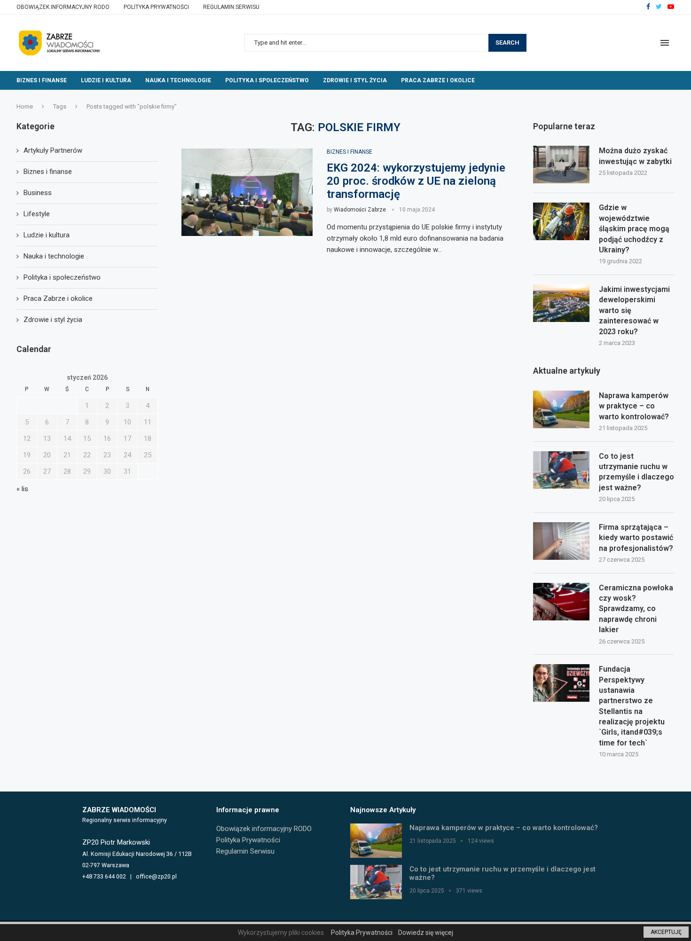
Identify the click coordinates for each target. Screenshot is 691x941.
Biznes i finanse (41, 80)
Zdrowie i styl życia (355, 80)
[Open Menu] (664, 43)
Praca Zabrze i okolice (438, 80)
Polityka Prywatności (156, 7)
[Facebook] (648, 7)
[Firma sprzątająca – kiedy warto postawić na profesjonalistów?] (561, 541)
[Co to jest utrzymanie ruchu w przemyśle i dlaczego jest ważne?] (561, 470)
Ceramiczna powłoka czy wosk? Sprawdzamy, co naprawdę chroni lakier (636, 609)
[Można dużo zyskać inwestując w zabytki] (561, 164)
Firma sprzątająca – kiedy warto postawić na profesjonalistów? (636, 538)
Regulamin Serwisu (231, 7)
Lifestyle (37, 214)
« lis (22, 489)
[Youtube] (671, 7)
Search (507, 42)
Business (38, 192)
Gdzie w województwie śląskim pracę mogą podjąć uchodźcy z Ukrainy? (634, 228)
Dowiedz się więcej (425, 932)
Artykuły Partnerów (53, 150)
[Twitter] (658, 7)
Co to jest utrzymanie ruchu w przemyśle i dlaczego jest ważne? (636, 472)
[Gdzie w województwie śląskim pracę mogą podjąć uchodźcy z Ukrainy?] (561, 221)
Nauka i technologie (178, 80)
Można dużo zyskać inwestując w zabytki (635, 155)
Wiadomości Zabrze (360, 209)
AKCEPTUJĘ (666, 932)
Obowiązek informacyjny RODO (63, 7)
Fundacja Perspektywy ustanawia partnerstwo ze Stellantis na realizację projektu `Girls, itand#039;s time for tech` (632, 706)
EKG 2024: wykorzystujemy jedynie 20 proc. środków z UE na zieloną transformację (416, 181)
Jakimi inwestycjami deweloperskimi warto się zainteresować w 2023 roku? (634, 310)
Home (24, 106)
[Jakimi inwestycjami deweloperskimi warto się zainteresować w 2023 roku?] (561, 303)
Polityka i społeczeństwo (267, 80)
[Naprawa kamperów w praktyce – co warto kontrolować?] (561, 409)
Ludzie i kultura (106, 80)
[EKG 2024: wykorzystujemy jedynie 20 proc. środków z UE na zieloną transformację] (247, 192)
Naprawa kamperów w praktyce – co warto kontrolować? (634, 406)
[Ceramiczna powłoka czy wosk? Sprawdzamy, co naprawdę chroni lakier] (561, 601)
